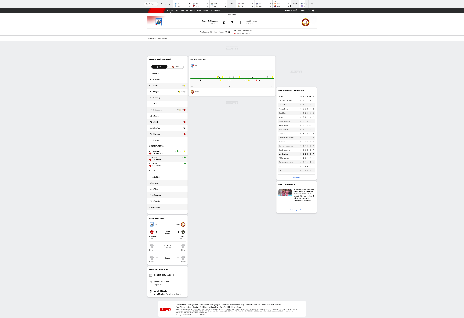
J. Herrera (155, 183)
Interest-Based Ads (253, 305)
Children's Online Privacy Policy (233, 305)
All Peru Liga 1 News (297, 210)
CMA (196, 65)
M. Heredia (156, 80)
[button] (309, 10)
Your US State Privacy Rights (210, 305)
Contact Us (197, 307)
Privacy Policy (193, 305)
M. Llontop (156, 98)
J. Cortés (156, 116)
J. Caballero (156, 195)
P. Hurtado (156, 134)
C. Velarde (156, 201)
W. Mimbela (156, 151)
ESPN (157, 10)
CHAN (197, 92)
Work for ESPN (225, 307)
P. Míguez (156, 92)
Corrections (236, 307)
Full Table (296, 177)
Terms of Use (181, 305)
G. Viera (155, 189)
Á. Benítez (156, 128)
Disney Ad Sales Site (210, 307)
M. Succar (156, 140)
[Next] (306, 4)
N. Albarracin (157, 110)
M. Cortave (156, 207)
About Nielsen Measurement (272, 305)
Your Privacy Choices (183, 307)
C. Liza (154, 157)
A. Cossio (155, 164)
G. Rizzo (156, 86)
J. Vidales (156, 122)
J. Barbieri (156, 177)
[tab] (159, 67)
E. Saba (155, 104)
